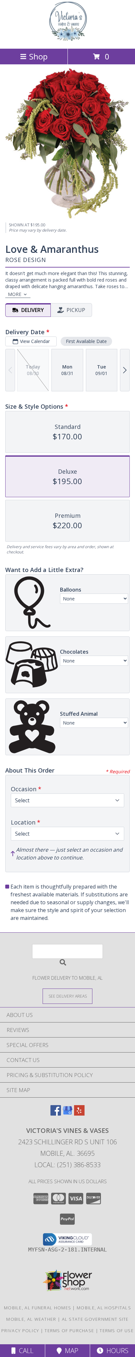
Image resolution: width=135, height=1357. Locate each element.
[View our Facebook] (55, 1113)
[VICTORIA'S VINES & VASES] (67, 39)
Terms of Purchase (69, 1330)
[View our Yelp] (79, 1113)
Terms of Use (117, 1330)
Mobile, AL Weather (31, 1319)
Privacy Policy (20, 1330)
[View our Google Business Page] (67, 1113)
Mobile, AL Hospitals (104, 1308)
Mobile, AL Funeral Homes (37, 1308)
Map (70, 1350)
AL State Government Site (95, 1319)
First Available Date (86, 341)
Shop (38, 56)
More (14, 294)
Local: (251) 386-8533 (67, 1164)
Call (24, 1350)
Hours (115, 1350)
